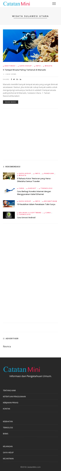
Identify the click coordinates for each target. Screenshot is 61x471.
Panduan (49, 173)
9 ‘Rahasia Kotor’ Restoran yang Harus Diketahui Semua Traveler (34, 180)
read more (10, 102)
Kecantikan (50, 201)
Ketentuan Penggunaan (14, 396)
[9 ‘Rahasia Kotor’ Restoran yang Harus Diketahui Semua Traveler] (9, 175)
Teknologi (47, 188)
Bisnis (5, 433)
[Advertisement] (25, 135)
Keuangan (8, 446)
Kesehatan (8, 421)
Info (38, 66)
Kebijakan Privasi (10, 402)
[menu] (54, 3)
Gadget (32, 188)
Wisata (48, 66)
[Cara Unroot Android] (9, 215)
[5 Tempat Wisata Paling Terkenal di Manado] (30, 45)
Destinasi (10, 66)
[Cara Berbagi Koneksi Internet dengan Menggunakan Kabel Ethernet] (9, 190)
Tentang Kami (9, 390)
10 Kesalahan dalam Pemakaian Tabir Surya (36, 204)
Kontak (6, 408)
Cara (21, 188)
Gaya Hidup (26, 66)
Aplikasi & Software (30, 212)
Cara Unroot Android (26, 217)
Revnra (7, 346)
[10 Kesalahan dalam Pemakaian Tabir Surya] (9, 203)
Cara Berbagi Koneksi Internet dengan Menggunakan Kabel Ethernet (34, 192)
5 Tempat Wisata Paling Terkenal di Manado (24, 69)
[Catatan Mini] (16, 3)
